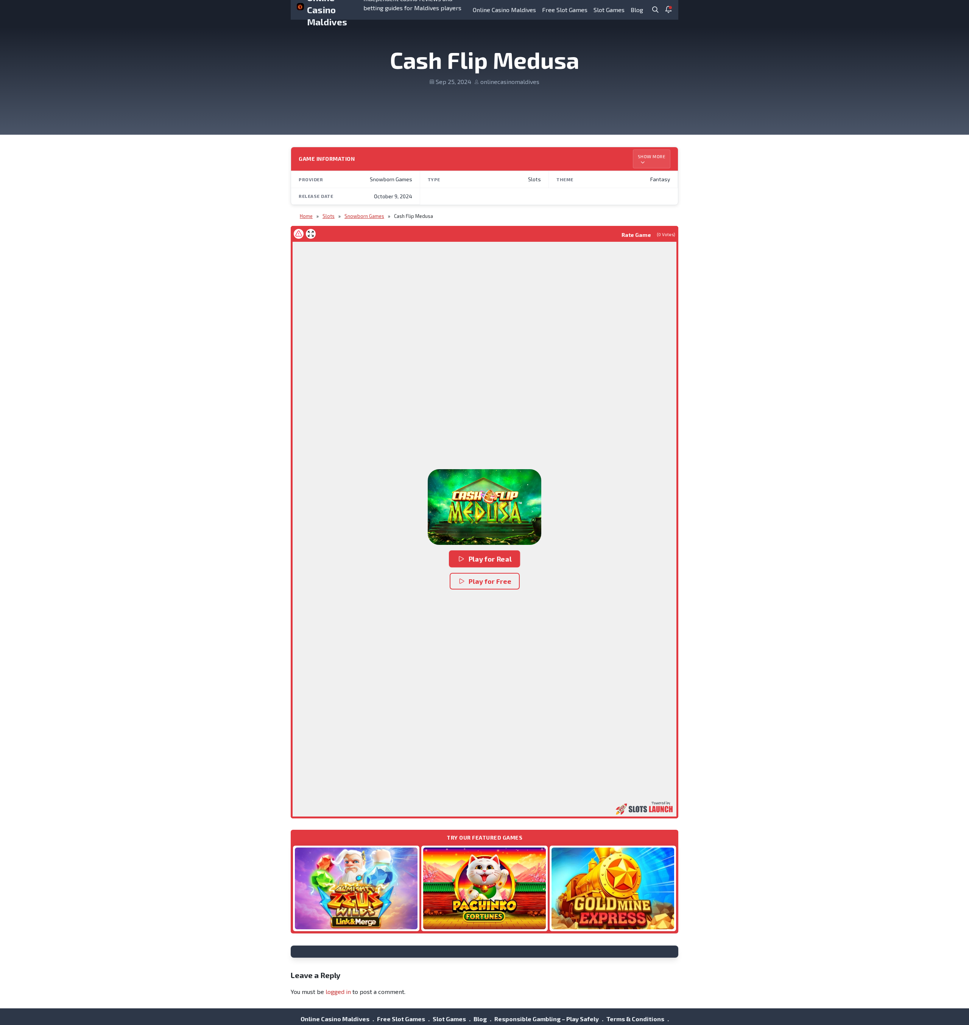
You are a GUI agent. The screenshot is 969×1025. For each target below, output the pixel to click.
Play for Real (490, 558)
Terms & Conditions (635, 1018)
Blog (637, 9)
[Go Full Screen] (311, 234)
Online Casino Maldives (504, 9)
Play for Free (490, 581)
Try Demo (356, 888)
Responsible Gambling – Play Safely (546, 1018)
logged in (338, 991)
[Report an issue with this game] (299, 234)
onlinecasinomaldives (509, 81)
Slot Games (609, 9)
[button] (484, 507)
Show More (652, 156)
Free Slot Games (564, 9)
